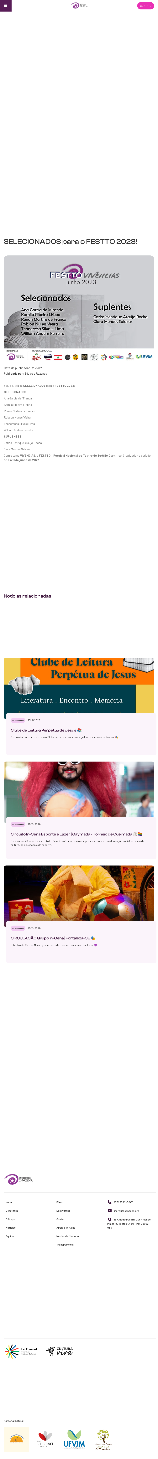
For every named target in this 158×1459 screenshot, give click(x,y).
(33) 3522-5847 (123, 1202)
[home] (79, 6)
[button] (6, 6)
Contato (145, 5)
